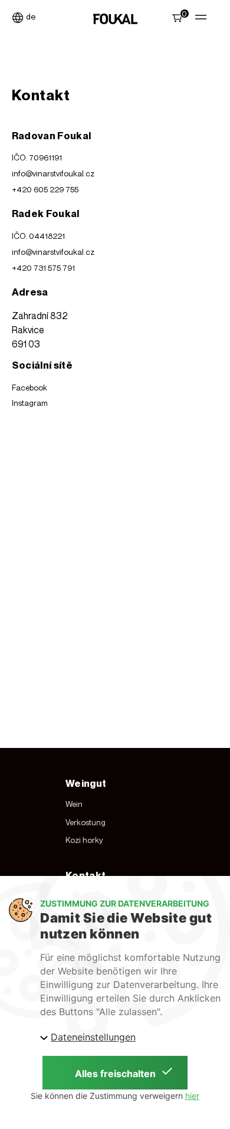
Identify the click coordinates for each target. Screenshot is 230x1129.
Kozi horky (84, 840)
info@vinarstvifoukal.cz (53, 173)
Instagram (30, 403)
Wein (74, 804)
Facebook (29, 387)
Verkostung (85, 822)
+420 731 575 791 (43, 268)
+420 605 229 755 (45, 189)
